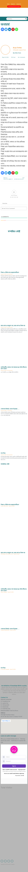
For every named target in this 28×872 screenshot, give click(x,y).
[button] (14, 6)
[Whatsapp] (16, 29)
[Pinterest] (13, 29)
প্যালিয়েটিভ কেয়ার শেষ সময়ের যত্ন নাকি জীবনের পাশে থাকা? (14, 368)
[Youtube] (16, 2)
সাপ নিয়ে (3, 453)
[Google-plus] (14, 2)
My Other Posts (17, 53)
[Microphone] (19, 2)
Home (8, 4)
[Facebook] (9, 2)
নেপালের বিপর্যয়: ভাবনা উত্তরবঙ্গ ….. (10, 409)
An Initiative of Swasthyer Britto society (14, 685)
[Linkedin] (9, 29)
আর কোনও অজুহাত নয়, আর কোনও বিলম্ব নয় (13, 326)
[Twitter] (11, 2)
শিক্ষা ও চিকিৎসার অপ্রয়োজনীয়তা (10, 272)
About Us (13, 4)
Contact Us (19, 4)
